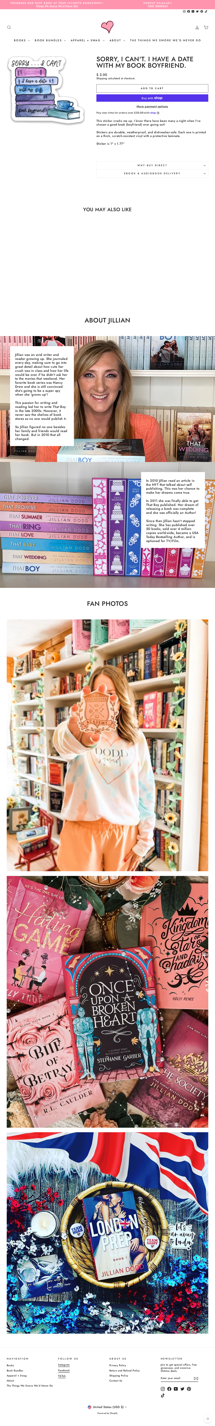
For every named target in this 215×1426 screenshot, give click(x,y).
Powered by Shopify (107, 1413)
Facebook (64, 1370)
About (116, 40)
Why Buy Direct (152, 165)
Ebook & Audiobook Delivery (152, 173)
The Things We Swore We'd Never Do (165, 40)
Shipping (101, 78)
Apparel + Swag (86, 40)
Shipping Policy (118, 1375)
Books (20, 40)
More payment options (152, 106)
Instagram (64, 1365)
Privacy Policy (117, 1365)
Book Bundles (49, 40)
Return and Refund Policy (124, 1370)
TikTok (62, 1376)
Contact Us (115, 1381)
